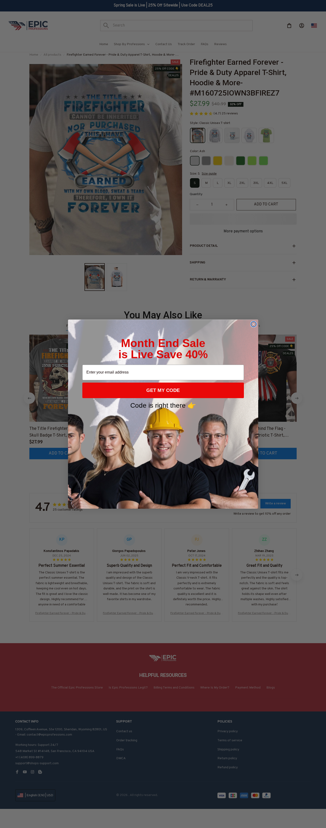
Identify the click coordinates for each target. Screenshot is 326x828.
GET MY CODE (163, 390)
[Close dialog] (253, 324)
